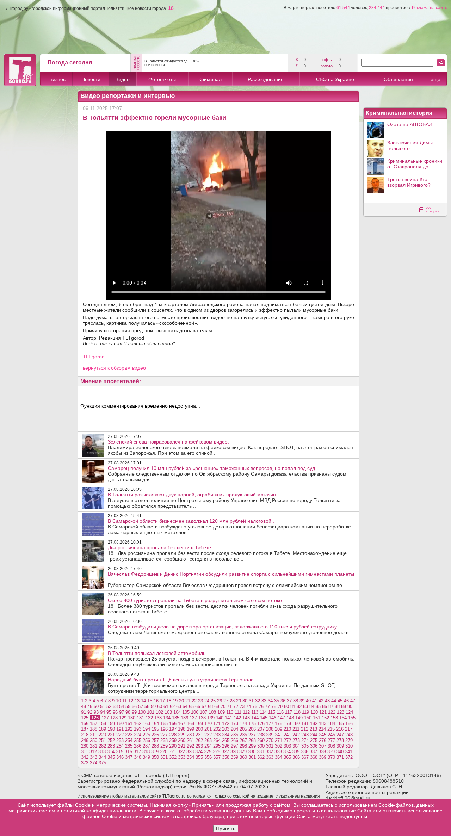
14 (143, 701)
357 (217, 757)
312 (93, 751)
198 (181, 729)
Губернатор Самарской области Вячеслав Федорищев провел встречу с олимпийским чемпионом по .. (231, 579)
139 (211, 717)
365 (287, 757)
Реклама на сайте (429, 7)
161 (128, 723)
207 (261, 729)
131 (140, 717)
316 (128, 751)
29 (238, 701)
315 (119, 751)
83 (305, 706)
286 (137, 746)
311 (84, 751)
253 (120, 740)
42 (321, 701)
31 (251, 701)
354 (190, 757)
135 (175, 717)
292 (190, 746)
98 (127, 712)
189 (102, 729)
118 (297, 712)
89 (343, 706)
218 (84, 734)
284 (120, 746)
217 (348, 729)
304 (296, 746)
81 (292, 706)
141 (228, 717)
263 (208, 740)
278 (340, 740)
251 (102, 740)
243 (305, 734)
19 (175, 701)
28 (232, 701)
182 (313, 723)
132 (149, 717)
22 (194, 701)
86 (324, 706)
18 (168, 701)
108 (212, 712)
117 (288, 712)
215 (331, 729)
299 (252, 746)
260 (181, 740)
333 (278, 751)
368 (313, 757)
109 (221, 712)
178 (278, 723)
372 (349, 757)
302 (278, 746)
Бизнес (57, 79)
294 (208, 746)
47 (352, 701)
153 (334, 717)
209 (278, 729)
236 (243, 734)
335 (295, 751)
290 (173, 746)
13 (137, 701)
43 (327, 701)
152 (325, 717)
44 (333, 701)
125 (84, 717)
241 (287, 734)
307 (322, 746)
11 (124, 701)
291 (181, 746)
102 (159, 712)
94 (102, 712)
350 (155, 757)
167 (181, 723)
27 (225, 701)
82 (299, 706)
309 (340, 746)
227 (164, 734)
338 (322, 751)
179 (287, 723)
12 (130, 701)
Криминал (210, 79)
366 (296, 757)
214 (322, 729)
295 (217, 746)
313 (102, 751)
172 (225, 723)
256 (146, 740)
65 (191, 706)
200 (199, 729)
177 (269, 723)
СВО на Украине (335, 79)
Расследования (266, 79)
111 (238, 712)
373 (84, 763)
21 (187, 701)
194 (146, 729)
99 (134, 712)
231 (199, 734)
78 (273, 706)
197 (173, 729)
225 (146, 734)
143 (246, 717)
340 (340, 751)
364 (278, 757)
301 (269, 746)
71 (229, 706)
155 (352, 717)
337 (313, 751)
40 (308, 701)
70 (223, 706)
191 (120, 729)
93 (96, 712)
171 (217, 723)
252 (111, 740)
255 (137, 740)
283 (111, 746)
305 (305, 746)
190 (111, 729)
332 (269, 751)
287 (146, 746)
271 (278, 740)
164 (155, 723)
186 (349, 723)
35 (276, 701)
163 (146, 723)
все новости (154, 65)
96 (115, 712)
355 (199, 757)
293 (199, 746)
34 (270, 701)
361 (252, 757)
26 (219, 701)
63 (178, 706)
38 (295, 701)
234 (225, 734)
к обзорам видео (126, 368)
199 (190, 729)
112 (246, 712)
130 (131, 717)
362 (261, 757)
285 (128, 746)
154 (343, 717)
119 (305, 712)
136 (184, 717)
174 (243, 723)
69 (216, 706)
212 (304, 729)
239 (269, 734)
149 (299, 717)
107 (203, 712)
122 (331, 712)
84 (311, 706)
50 (96, 706)
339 (331, 751)
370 (331, 757)
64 (185, 706)
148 (290, 717)
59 (153, 706)
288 (155, 746)
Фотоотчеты (162, 79)
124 (349, 712)
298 (243, 746)
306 (313, 746)
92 (89, 712)
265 (225, 740)
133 (158, 717)
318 (146, 751)
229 (181, 734)
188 (93, 729)
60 (159, 706)
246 (331, 734)
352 (173, 757)
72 (235, 706)
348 (137, 757)
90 (349, 706)
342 (84, 757)
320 (163, 751)
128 (114, 717)
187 (84, 729)
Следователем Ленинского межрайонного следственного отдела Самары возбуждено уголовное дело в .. (230, 629)
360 (243, 757)
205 (243, 729)
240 (278, 734)
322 (181, 751)
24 (206, 701)
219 (93, 734)
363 (269, 757)
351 (164, 757)
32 (257, 701)
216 (340, 729)
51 (102, 706)
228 (173, 734)
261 (190, 740)
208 (269, 729)
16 (156, 701)
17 (162, 701)
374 (93, 763)
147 (281, 717)
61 (165, 706)
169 (199, 723)
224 (137, 734)
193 (137, 729)
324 (199, 751)
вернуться (95, 368)
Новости (90, 79)
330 (251, 751)
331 (260, 751)
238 (261, 734)
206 (252, 729)
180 (296, 723)
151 (316, 717)
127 (105, 717)
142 (237, 717)
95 (108, 712)
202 (217, 729)
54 (121, 706)
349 (146, 757)
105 (186, 712)
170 (208, 723)
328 (234, 751)
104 (177, 712)
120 (314, 712)
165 (164, 723)
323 (190, 751)
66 (197, 706)
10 (118, 701)
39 (301, 701)
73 (242, 706)
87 (330, 706)
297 (234, 746)
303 (287, 746)
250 (93, 740)
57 (140, 706)
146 (272, 717)
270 (269, 740)
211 (295, 729)
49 (89, 706)
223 (128, 734)
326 (216, 751)
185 (340, 723)
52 (108, 706)
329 (243, 751)
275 (313, 740)
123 (340, 712)
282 (102, 746)
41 (314, 701)
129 (122, 717)
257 (155, 740)
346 (120, 757)
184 (331, 723)
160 (120, 723)
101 (150, 712)
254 (128, 740)
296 (225, 746)
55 (127, 706)
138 (202, 717)
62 (172, 706)
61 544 (343, 7)
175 (252, 723)
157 (93, 723)
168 (190, 723)
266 (234, 740)
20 (181, 701)
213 (313, 729)
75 (254, 706)
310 (349, 746)
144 (255, 717)
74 (248, 706)
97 (121, 712)
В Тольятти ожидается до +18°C (171, 61)
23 (200, 701)
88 (337, 706)
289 (164, 746)
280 (84, 746)
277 (331, 740)
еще (435, 79)
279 (349, 740)
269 (261, 740)
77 (267, 706)
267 (243, 740)
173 (234, 723)
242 (296, 734)
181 (305, 723)
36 (282, 701)
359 (234, 757)
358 (225, 757)
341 (348, 751)
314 (111, 751)
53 (115, 706)
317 (137, 751)
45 (340, 701)
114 (263, 712)
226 (155, 734)
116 (280, 712)
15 (149, 701)
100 (142, 712)
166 (173, 723)
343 (93, 757)
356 (208, 757)
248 (349, 734)
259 (173, 740)
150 (307, 717)
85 (318, 706)
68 (210, 706)
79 (280, 706)
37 (289, 701)
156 (84, 723)
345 (111, 757)
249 (84, 740)
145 (263, 717)
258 (164, 740)
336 (304, 751)
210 (287, 729)
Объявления (398, 79)
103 (168, 712)
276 (322, 740)
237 (252, 734)
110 (229, 712)
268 (252, 740)
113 (254, 712)
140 (219, 717)
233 (217, 734)
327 (225, 751)
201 (208, 729)
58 (146, 706)
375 (102, 763)
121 (323, 712)
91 (83, 712)
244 (313, 734)
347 (128, 757)
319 (155, 751)
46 (346, 701)
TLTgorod (94, 356)
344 (102, 757)
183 (322, 723)
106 (194, 712)
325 (207, 751)
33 (263, 701)
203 (225, 729)
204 (234, 729)
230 (190, 734)
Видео (122, 79)
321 (172, 751)
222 (120, 734)
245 (322, 734)
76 (261, 706)
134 (167, 717)
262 (199, 740)
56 (134, 706)
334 (287, 751)
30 (244, 701)
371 (340, 757)
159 (111, 723)
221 (111, 734)
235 (234, 734)
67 (204, 706)
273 (296, 740)
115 (271, 712)
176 (261, 723)
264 (217, 740)
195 (155, 729)
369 (322, 757)
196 (164, 729)
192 (128, 729)
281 (93, 746)
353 (181, 757)
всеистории (433, 209)
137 (193, 717)
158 (102, 723)
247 (340, 734)
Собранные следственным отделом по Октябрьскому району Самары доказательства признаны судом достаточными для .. (227, 473)
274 (305, 740)
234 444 (377, 7)
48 (83, 706)
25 (213, 701)
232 (208, 734)
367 (305, 757)
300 (261, 746)
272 (287, 740)
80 (286, 706)
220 (102, 734)
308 (331, 746)
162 (137, 723)
